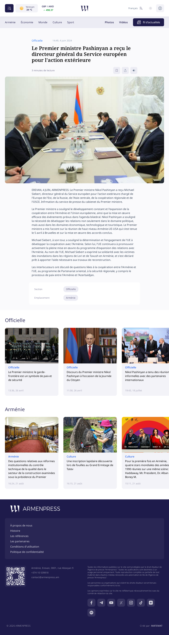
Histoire (15, 531)
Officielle (71, 289)
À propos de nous (21, 525)
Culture (57, 22)
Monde (42, 22)
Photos (109, 22)
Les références (19, 536)
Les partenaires (20, 541)
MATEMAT (156, 625)
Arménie (10, 22)
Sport (70, 22)
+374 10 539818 (40, 572)
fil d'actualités (151, 22)
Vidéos (123, 22)
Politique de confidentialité (27, 552)
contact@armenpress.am (45, 577)
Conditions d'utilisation (24, 546)
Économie (27, 22)
